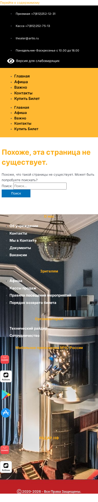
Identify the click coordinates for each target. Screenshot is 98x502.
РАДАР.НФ (49, 438)
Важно (20, 118)
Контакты (22, 123)
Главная (21, 107)
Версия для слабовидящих (37, 61)
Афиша (20, 112)
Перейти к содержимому (20, 3)
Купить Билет (27, 98)
